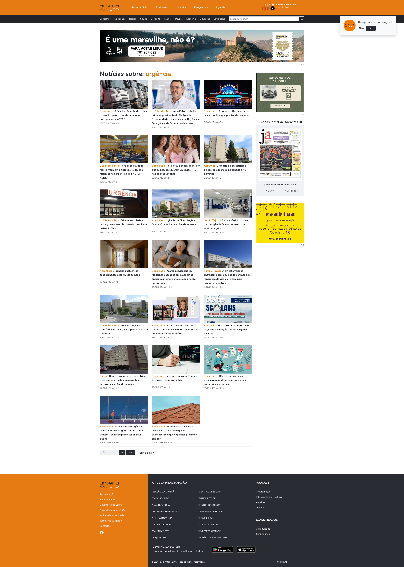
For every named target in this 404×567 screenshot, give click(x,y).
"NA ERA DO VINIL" (162, 517)
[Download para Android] (222, 549)
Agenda (221, 7)
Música (182, 7)
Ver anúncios (263, 528)
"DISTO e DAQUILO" (209, 504)
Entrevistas (219, 18)
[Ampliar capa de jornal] (280, 155)
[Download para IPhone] (246, 549)
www (270, 190)
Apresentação (107, 494)
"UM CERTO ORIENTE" (210, 531)
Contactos (105, 525)
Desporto (155, 18)
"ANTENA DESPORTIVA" (210, 511)
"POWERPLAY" (205, 517)
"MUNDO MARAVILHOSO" (165, 511)
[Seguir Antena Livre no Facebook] (102, 533)
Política (179, 18)
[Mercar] (280, 92)
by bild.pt (282, 561)
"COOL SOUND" (160, 498)
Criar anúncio (263, 533)
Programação (263, 491)
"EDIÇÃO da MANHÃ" (163, 491)
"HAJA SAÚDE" (159, 537)
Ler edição (292, 190)
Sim (371, 28)
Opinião (260, 507)
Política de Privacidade (112, 515)
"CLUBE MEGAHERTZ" (163, 524)
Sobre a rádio (139, 7)
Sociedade (119, 18)
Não (361, 28)
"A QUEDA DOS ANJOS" (210, 524)
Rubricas (260, 502)
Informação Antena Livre (269, 496)
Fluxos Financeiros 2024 (112, 510)
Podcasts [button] (162, 7)
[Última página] (130, 452)
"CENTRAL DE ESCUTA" (210, 491)
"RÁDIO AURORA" (161, 504)
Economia (191, 18)
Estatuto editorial (109, 499)
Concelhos (105, 18)
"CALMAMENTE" (160, 531)
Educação (205, 18)
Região (133, 18)
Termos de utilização (111, 520)
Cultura (168, 18)
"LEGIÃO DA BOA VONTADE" (213, 537)
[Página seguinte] (122, 452)
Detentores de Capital (111, 504)
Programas (201, 7)
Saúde (143, 18)
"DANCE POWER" (207, 498)
